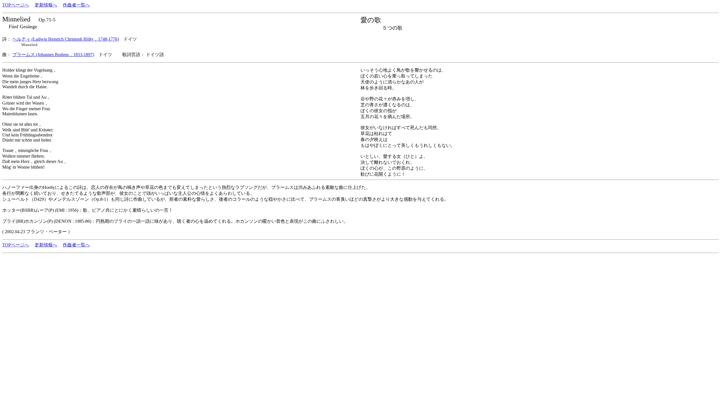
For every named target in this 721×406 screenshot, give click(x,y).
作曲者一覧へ (76, 5)
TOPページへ (15, 5)
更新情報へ (46, 5)
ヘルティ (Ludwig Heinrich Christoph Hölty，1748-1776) (65, 39)
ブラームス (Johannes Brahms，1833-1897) (53, 54)
